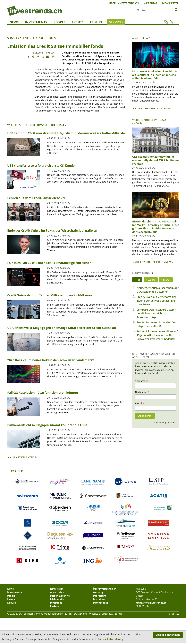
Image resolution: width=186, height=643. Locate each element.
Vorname (141, 381)
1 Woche (150, 279)
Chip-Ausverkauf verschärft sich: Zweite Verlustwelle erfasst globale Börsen (157, 300)
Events (78, 22)
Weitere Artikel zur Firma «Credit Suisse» (36, 125)
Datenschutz (100, 602)
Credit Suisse (48, 38)
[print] (51, 58)
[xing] (31, 58)
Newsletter (170, 3)
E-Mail (139, 403)
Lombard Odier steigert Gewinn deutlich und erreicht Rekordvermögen (156, 313)
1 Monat (165, 279)
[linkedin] (26, 58)
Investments (36, 22)
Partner (29, 38)
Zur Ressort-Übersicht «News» (154, 262)
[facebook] (36, 58)
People (59, 22)
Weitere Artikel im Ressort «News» (150, 121)
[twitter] (41, 58)
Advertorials (141, 38)
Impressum (99, 595)
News (14, 22)
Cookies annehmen (168, 634)
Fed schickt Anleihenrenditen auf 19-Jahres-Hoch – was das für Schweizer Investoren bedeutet (157, 335)
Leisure (96, 22)
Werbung (150, 3)
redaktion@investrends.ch (151, 602)
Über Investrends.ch (124, 3)
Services (116, 22)
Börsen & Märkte (60, 595)
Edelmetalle (57, 599)
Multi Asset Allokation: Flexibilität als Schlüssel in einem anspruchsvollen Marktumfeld (154, 75)
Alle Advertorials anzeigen (153, 108)
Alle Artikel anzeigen (24, 457)
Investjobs (56, 602)
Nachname (142, 392)
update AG (108, 613)
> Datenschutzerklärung (109, 639)
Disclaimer (99, 599)
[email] (46, 58)
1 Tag (137, 279)
